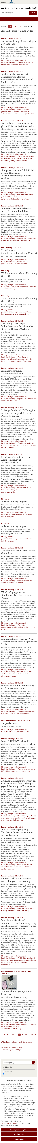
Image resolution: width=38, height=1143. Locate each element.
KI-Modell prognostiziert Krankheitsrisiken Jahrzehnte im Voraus (16, 595)
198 (32, 1035)
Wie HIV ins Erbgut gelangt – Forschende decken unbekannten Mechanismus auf (17, 833)
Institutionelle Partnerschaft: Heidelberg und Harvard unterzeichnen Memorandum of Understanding (17, 78)
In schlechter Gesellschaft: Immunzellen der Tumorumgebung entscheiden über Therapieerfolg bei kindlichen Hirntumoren (18, 924)
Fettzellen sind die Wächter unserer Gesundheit (18, 552)
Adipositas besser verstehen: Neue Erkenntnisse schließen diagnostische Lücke (19, 642)
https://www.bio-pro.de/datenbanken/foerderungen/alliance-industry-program (17, 539)
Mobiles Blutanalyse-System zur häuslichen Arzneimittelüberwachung (17, 994)
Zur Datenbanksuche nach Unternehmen (18, 1042)
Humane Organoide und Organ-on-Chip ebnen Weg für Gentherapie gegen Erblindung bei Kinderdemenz (19, 784)
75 (21, 27)
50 (15, 27)
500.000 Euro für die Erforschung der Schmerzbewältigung (17, 687)
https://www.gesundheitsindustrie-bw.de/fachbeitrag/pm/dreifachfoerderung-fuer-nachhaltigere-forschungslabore (17, 62)
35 (26, 1035)
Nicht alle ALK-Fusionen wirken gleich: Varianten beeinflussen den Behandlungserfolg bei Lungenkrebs (18, 126)
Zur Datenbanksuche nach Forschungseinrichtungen (12, 1048)
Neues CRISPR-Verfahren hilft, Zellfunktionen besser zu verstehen (18, 742)
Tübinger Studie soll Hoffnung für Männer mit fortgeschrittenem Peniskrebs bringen (18, 413)
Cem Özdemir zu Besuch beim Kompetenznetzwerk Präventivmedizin (16, 460)
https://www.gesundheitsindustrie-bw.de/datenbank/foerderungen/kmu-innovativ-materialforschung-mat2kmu (19, 287)
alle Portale (8, 1074)
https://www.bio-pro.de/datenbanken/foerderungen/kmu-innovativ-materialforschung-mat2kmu (16, 312)
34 (23, 1035)
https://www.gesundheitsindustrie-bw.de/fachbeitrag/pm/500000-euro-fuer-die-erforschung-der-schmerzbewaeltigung (18, 711)
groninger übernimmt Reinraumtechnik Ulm (12, 372)
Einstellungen (19, 1139)
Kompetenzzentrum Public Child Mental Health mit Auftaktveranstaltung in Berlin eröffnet (17, 174)
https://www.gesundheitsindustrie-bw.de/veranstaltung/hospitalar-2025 (15, 730)
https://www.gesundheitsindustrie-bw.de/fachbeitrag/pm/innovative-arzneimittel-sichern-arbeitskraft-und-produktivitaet (18, 238)
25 (10, 27)
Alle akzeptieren (19, 1134)
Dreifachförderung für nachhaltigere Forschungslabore (18, 42)
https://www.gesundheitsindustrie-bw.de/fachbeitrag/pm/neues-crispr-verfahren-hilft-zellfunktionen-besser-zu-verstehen (18, 769)
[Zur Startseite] (19, 8)
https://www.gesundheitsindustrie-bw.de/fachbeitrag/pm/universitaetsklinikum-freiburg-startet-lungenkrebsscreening (18, 908)
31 (13, 1035)
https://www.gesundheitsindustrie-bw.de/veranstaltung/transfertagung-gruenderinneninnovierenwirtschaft (15, 261)
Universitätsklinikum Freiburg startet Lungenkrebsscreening (16, 880)
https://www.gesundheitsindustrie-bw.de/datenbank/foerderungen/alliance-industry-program (16, 514)
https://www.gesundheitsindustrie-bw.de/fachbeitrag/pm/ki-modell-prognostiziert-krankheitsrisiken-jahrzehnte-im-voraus (18, 626)
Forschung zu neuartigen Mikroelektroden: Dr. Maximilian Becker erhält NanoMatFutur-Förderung (17, 328)
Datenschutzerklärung (9, 1123)
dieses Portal (9, 1072)
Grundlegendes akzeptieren (19, 1130)
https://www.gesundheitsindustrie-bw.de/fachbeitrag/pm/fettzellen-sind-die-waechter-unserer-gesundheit (17, 580)
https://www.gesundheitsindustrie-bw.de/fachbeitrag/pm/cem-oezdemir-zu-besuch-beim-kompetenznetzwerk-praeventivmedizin (16, 489)
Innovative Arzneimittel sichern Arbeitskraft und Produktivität (16, 210)
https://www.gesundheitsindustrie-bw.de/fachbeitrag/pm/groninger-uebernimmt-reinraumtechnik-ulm (18, 398)
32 (16, 1035)
